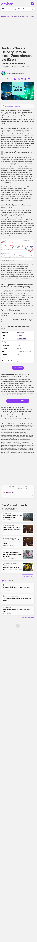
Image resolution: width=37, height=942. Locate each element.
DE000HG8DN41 (22, 339)
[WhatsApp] (22, 79)
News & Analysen (5, 16)
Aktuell (9, 9)
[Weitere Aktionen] (32, 495)
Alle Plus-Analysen (27, 617)
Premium (26, 9)
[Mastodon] (15, 79)
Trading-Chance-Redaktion (9, 67)
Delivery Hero (18, 128)
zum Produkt (18, 368)
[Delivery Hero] (4, 492)
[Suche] (32, 9)
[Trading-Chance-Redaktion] (4, 73)
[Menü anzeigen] (3, 9)
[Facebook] (19, 79)
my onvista (17, 9)
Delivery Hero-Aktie (19, 210)
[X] (25, 79)
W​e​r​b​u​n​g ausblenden (24, 29)
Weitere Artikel (28, 576)
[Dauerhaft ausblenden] (32, 106)
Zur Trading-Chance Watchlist (18, 401)
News (12, 16)
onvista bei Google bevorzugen (13, 106)
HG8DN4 (30, 305)
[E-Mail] (29, 79)
